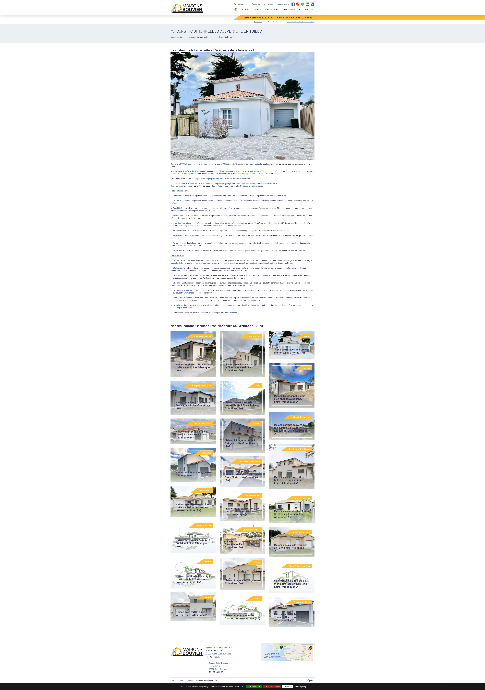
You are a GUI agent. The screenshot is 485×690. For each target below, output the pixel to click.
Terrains (256, 9)
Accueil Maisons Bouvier (270, 22)
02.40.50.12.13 (307, 17)
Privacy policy (300, 686)
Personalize (288, 687)
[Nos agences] (287, 652)
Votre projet (288, 9)
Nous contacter (283, 4)
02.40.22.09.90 (265, 17)
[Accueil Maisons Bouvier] (187, 8)
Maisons (245, 9)
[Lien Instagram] (298, 4)
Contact (174, 680)
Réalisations (271, 9)
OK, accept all (254, 686)
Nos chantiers (305, 9)
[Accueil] (236, 9)
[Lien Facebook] (293, 4)
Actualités (256, 4)
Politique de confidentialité (207, 680)
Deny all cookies (273, 686)
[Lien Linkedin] (307, 4)
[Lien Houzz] (302, 4)
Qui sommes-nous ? (241, 4)
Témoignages (268, 4)
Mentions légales (186, 680)
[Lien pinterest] (312, 4)
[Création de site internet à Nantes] (310, 680)
